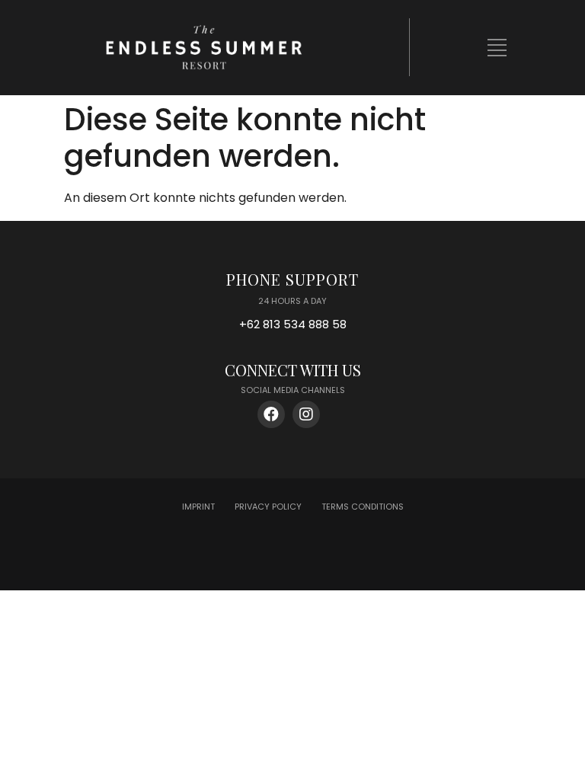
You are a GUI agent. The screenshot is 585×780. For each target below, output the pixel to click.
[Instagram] (306, 414)
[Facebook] (271, 414)
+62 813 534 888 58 (293, 324)
